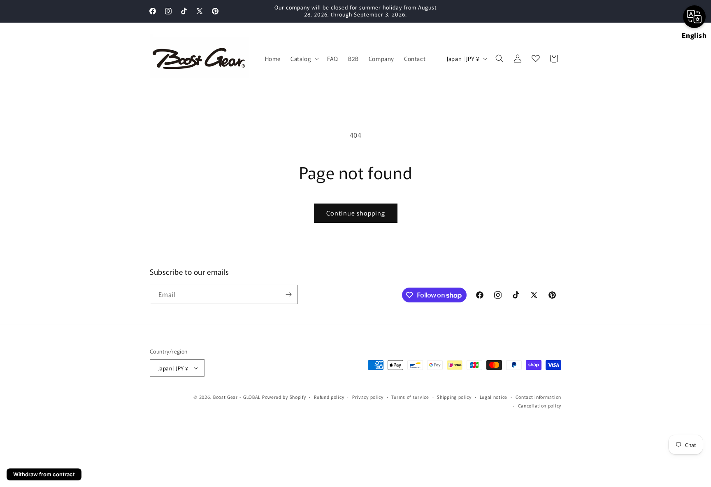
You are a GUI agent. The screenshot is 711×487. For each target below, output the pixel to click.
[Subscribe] (288, 294)
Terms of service (410, 396)
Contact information (538, 396)
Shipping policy (454, 396)
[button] (304, 58)
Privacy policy (367, 396)
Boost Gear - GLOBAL (236, 396)
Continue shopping (355, 212)
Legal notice (493, 396)
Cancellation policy (539, 405)
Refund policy (329, 396)
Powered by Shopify (284, 396)
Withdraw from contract (44, 474)
